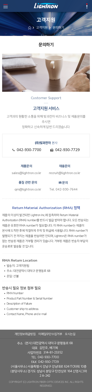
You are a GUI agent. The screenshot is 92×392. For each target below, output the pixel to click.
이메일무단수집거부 (50, 334)
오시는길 (70, 334)
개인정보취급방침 (25, 334)
